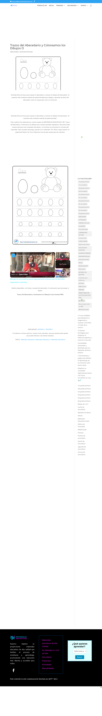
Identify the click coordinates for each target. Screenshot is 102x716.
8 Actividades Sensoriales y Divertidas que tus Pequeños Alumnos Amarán (84, 348)
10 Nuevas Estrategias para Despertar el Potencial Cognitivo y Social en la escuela (85, 335)
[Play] (63, 272)
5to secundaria (83, 210)
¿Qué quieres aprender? (79, 645)
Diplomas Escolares (84, 244)
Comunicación (82, 238)
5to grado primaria (84, 207)
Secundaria (46, 657)
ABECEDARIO (14, 52)
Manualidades (48, 668)
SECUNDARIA (71, 5)
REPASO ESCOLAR (84, 309)
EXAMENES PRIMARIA (85, 253)
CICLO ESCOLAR (83, 229)
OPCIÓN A (40, 329)
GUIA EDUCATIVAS (84, 259)
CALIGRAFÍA (82, 226)
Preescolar (46, 661)
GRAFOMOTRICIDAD (26, 52)
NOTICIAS (81, 283)
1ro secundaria (83, 185)
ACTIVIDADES (82, 220)
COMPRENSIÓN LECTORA (83, 234)
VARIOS (83, 5)
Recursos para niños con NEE (84, 305)
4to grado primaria (84, 201)
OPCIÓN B (49, 329)
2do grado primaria (84, 188)
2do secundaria (83, 191)
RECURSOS (82, 301)
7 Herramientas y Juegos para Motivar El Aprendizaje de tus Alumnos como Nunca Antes (84, 360)
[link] (13, 255)
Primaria (80, 433)
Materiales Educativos (28, 339)
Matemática (82, 269)
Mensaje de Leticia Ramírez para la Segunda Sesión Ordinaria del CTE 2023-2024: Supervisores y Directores (32, 255)
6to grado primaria (84, 213)
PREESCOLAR (42, 5)
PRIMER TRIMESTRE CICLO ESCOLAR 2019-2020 (85, 295)
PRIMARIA (59, 5)
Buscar (79, 657)
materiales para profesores (83, 279)
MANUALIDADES (83, 266)
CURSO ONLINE (83, 241)
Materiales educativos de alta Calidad (49, 643)
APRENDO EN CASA (84, 223)
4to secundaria (83, 204)
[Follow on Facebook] (13, 670)
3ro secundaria (83, 197)
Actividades (47, 664)
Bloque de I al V (83, 404)
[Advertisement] (51, 23)
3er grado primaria (84, 194)
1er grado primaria (84, 182)
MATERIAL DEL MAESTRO (83, 273)
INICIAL (51, 5)
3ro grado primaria (84, 392)
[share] (51, 254)
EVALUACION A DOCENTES (83, 249)
